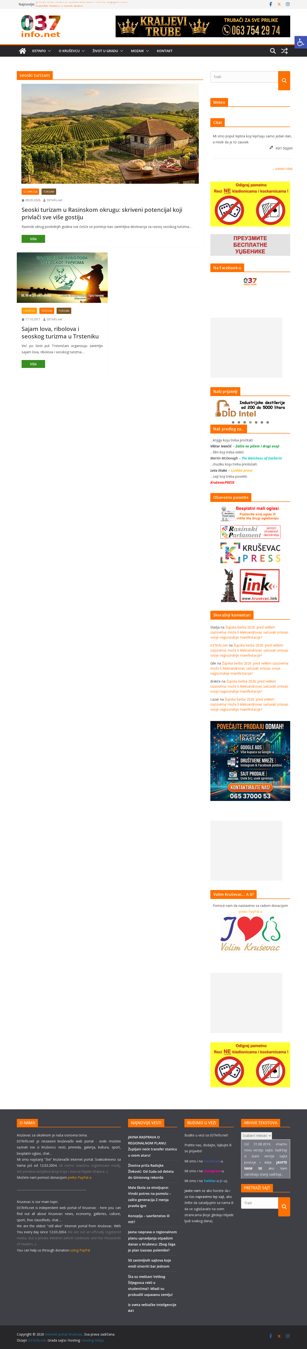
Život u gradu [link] (105, 51)
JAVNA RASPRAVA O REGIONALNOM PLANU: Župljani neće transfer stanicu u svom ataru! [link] (82, 6)
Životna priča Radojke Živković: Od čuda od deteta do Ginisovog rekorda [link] (151, 1171)
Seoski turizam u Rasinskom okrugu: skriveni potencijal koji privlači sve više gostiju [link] (102, 213)
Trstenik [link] (46, 310)
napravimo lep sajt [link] (209, 1196)
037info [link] (39, 51)
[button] (48, 51)
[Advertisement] (246, 348)
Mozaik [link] (137, 51)
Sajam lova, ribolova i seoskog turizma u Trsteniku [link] (60, 332)
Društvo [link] (29, 310)
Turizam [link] (48, 191)
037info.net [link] (54, 200)
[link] (301, 42)
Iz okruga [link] (30, 191)
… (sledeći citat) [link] (282, 168)
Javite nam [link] (192, 1190)
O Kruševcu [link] (69, 51)
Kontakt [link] (164, 51)
